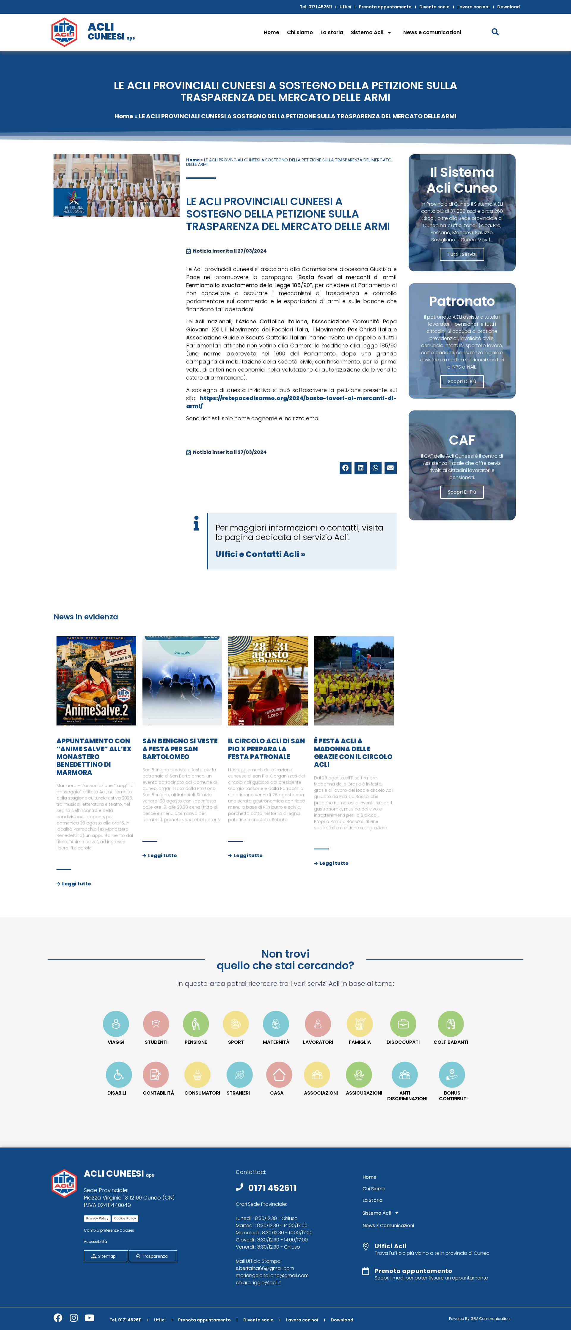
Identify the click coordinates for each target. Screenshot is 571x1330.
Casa (276, 1093)
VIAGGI (116, 1042)
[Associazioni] (317, 1075)
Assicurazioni (364, 1093)
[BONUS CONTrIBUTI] (452, 1075)
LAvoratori (318, 1042)
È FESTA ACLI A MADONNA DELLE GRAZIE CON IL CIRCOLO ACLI (353, 752)
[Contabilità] (156, 1075)
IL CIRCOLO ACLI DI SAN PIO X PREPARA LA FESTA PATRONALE (266, 748)
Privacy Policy (97, 1218)
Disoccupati (403, 1042)
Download (508, 7)
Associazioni (321, 1093)
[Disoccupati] (403, 1024)
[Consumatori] (197, 1075)
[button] (346, 468)
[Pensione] (196, 1024)
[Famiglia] (360, 1024)
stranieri (238, 1093)
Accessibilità (95, 1241)
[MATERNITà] (276, 1024)
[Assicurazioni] (359, 1075)
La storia (332, 32)
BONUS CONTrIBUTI (453, 1096)
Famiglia (360, 1042)
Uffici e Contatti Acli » (260, 554)
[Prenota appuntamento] (366, 1271)
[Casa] (279, 1075)
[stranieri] (240, 1075)
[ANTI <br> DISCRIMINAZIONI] (405, 1075)
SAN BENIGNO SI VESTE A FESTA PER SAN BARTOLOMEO (180, 748)
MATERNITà (276, 1042)
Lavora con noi (473, 7)
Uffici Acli (391, 1246)
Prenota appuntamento (385, 7)
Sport (236, 1042)
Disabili (116, 1093)
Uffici (345, 7)
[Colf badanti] (451, 1024)
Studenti (156, 1042)
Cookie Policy (125, 1218)
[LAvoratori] (318, 1024)
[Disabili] (119, 1075)
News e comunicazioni (432, 32)
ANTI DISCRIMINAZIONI (407, 1096)
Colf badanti (451, 1042)
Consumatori (202, 1093)
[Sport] (236, 1024)
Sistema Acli (367, 32)
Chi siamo (300, 32)
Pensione (196, 1042)
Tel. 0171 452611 (316, 7)
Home (271, 32)
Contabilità (158, 1093)
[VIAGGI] (116, 1024)
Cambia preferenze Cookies (109, 1230)
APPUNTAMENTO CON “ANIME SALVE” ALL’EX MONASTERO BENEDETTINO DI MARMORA (94, 756)
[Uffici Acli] (366, 1246)
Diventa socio (434, 7)
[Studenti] (156, 1024)
